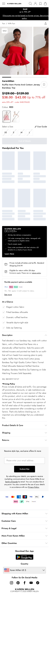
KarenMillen (8, 81)
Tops (3, 23)
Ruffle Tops (11, 23)
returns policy (36, 273)
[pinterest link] (18, 582)
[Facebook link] (24, 582)
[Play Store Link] (24, 557)
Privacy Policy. (33, 487)
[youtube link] (31, 582)
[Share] (45, 23)
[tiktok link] (37, 582)
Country (24, 563)
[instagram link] (11, 582)
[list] (24, 10)
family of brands (11, 481)
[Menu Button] (3, 3)
